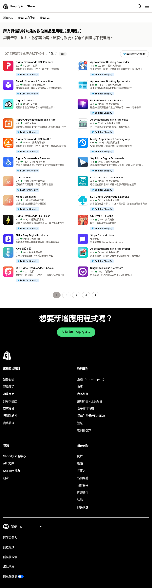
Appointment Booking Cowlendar (109, 62)
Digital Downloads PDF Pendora (34, 62)
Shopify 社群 (11, 470)
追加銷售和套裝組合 (89, 401)
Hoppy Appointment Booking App (36, 119)
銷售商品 (8, 394)
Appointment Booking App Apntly (110, 81)
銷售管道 (8, 379)
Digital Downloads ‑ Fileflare (106, 100)
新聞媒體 (82, 478)
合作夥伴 (82, 485)
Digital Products (25, 100)
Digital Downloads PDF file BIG (33, 139)
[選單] (147, 6)
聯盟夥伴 (82, 492)
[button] (38, 69)
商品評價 (82, 394)
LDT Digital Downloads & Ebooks (109, 196)
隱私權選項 (10, 576)
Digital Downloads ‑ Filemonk (33, 158)
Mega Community (26, 196)
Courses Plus (23, 177)
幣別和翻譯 (84, 430)
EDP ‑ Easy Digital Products (32, 235)
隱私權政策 (10, 557)
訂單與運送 (10, 401)
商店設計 (8, 408)
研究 (6, 478)
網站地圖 (8, 566)
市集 (80, 386)
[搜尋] (140, 6)
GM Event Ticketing (101, 215)
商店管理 (8, 423)
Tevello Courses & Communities (34, 81)
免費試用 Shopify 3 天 (76, 332)
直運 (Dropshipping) (90, 379)
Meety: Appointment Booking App (110, 139)
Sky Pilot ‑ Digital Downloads (107, 158)
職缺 (80, 463)
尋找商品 (8, 386)
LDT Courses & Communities (107, 177)
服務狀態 (82, 507)
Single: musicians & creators (106, 267)
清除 (63, 53)
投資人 (81, 470)
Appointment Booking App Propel (110, 248)
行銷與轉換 (10, 415)
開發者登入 (10, 537)
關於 (80, 456)
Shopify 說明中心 (14, 456)
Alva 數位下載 (23, 248)
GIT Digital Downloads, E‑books (35, 267)
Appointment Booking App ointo (109, 119)
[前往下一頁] (95, 295)
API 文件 (8, 463)
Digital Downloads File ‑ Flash (33, 215)
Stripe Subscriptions (102, 235)
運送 (80, 423)
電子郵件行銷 (85, 408)
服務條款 (8, 547)
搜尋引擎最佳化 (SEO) (91, 415)
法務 (80, 499)
